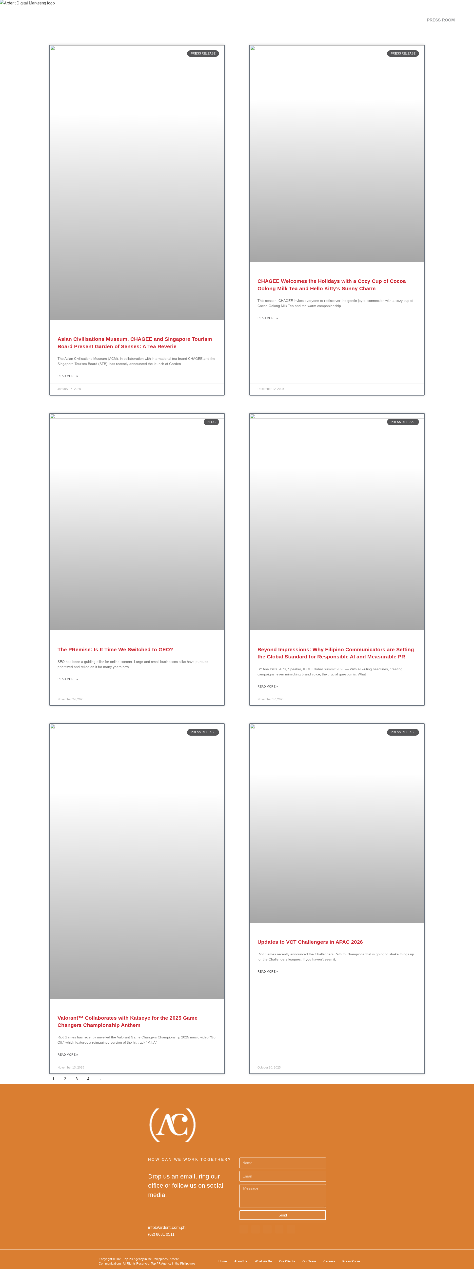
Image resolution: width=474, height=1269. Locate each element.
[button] (462, 20)
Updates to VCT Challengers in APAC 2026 (310, 942)
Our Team (309, 1261)
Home (222, 1261)
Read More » (68, 376)
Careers (329, 1261)
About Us (240, 1261)
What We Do (263, 1261)
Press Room (351, 1261)
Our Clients (287, 1261)
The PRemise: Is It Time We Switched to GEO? (115, 649)
